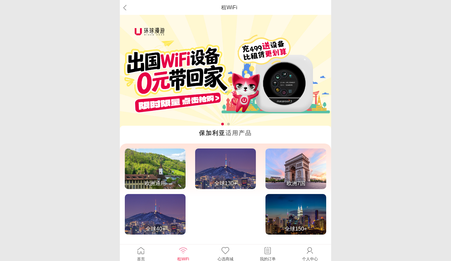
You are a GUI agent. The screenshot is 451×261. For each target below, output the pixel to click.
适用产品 (225, 133)
